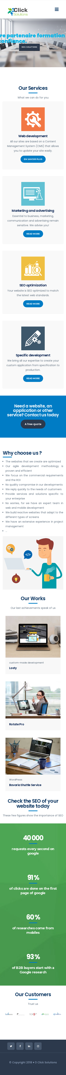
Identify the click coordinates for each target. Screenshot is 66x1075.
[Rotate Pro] (33, 699)
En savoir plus (33, 159)
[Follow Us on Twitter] (11, 1046)
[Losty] (33, 637)
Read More (33, 234)
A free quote (33, 424)
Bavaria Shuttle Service (25, 785)
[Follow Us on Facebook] (20, 1046)
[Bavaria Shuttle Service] (33, 756)
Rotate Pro (16, 724)
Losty (13, 668)
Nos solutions (29, 47)
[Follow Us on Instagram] (38, 1046)
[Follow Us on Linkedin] (29, 1046)
